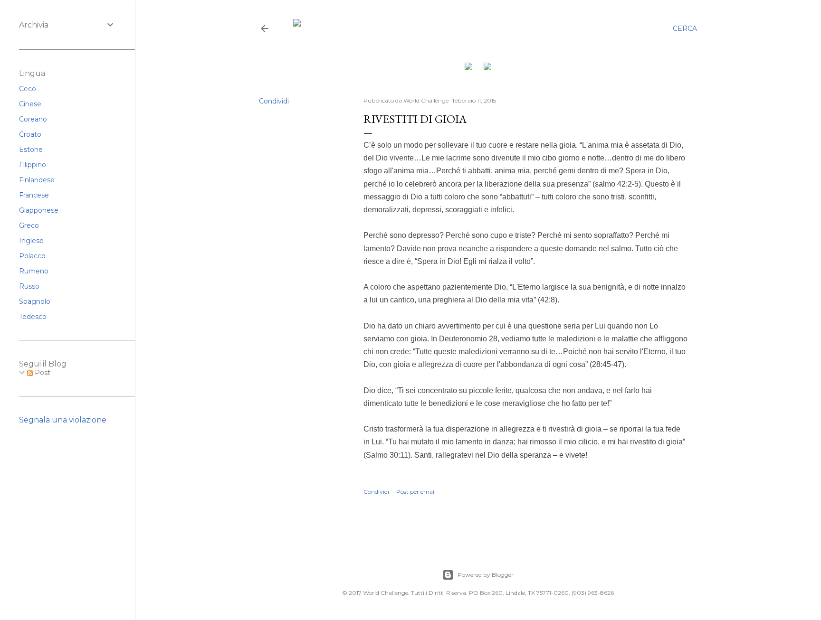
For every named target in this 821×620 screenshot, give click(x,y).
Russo (29, 286)
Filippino (32, 164)
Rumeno (33, 271)
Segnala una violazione (62, 419)
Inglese (31, 240)
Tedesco (33, 316)
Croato (30, 134)
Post (41, 372)
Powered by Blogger (486, 574)
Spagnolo (34, 301)
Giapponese (38, 210)
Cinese (30, 104)
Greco (29, 225)
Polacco (32, 256)
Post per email (416, 491)
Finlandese (37, 180)
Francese (34, 195)
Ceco (27, 89)
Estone (31, 149)
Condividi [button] (274, 101)
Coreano (33, 119)
